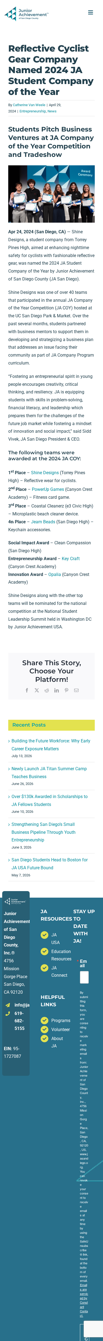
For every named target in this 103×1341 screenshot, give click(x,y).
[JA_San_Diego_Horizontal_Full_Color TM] (27, 8)
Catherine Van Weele (29, 105)
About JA (56, 1042)
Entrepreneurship (33, 111)
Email (83, 963)
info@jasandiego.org (21, 1005)
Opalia (54, 574)
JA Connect (56, 971)
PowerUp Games (48, 489)
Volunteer (56, 1029)
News (52, 111)
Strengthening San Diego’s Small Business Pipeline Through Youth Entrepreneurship (44, 832)
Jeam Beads (43, 521)
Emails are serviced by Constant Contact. (84, 1300)
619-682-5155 (19, 1021)
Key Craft (71, 558)
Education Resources (56, 955)
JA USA (55, 938)
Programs (56, 1020)
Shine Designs (45, 472)
